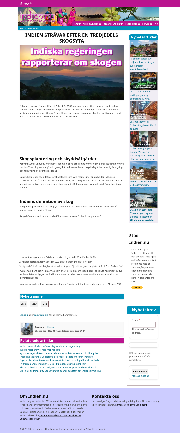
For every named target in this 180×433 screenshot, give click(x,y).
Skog (23, 304)
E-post (135, 320)
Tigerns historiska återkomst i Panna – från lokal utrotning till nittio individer (60, 360)
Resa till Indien (111, 23)
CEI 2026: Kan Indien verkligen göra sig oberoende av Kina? (140, 95)
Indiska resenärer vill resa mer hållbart (40, 349)
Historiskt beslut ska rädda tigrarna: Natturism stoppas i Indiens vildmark (58, 367)
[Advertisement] (72, 138)
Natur (34, 304)
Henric (50, 327)
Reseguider (131, 23)
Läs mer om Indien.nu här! (53, 415)
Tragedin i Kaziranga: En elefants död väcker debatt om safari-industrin (56, 356)
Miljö (45, 304)
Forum (146, 23)
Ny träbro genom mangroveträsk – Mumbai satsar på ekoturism (53, 363)
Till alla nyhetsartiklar (142, 220)
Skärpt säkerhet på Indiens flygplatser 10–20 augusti (143, 125)
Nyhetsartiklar (33, 28)
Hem (75, 23)
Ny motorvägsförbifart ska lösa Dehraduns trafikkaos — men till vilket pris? (59, 353)
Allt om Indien (91, 23)
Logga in (27, 3)
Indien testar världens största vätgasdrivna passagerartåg (50, 346)
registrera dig (41, 314)
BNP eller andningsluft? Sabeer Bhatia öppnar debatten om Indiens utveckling (60, 370)
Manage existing (140, 375)
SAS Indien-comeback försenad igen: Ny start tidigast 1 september (142, 213)
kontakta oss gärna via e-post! (131, 404)
